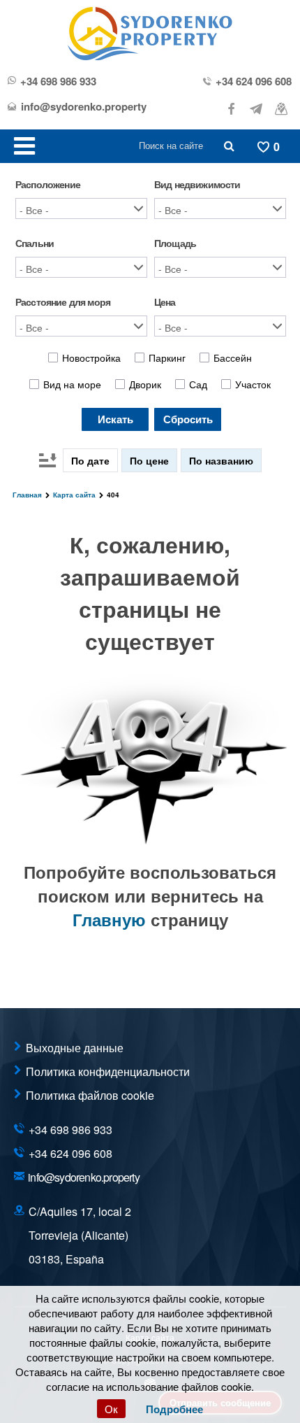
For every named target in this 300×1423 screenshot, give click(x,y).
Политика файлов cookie (90, 1095)
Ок (111, 1408)
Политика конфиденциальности (108, 1071)
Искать (115, 419)
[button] (81, 208)
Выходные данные (74, 1048)
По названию (221, 460)
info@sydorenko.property (84, 106)
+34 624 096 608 (254, 81)
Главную (109, 919)
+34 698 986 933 (58, 81)
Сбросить (188, 419)
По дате (90, 460)
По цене (149, 460)
